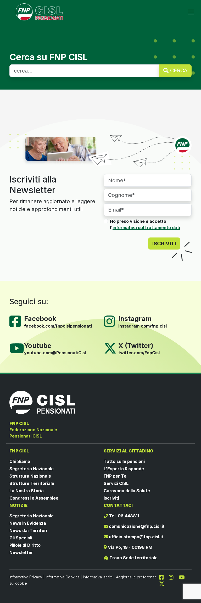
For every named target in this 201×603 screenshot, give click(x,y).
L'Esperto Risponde (124, 468)
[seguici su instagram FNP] (173, 576)
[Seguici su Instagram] (111, 320)
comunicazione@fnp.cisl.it (136, 526)
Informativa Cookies (63, 577)
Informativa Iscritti (98, 577)
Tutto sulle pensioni (124, 461)
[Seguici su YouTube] (18, 347)
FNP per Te (115, 476)
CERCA (178, 70)
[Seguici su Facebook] (17, 320)
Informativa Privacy (25, 577)
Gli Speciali (20, 537)
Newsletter (21, 552)
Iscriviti (111, 498)
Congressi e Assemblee (33, 498)
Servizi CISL (116, 483)
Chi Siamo (19, 461)
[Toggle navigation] (191, 12)
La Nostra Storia (26, 490)
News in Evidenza (27, 523)
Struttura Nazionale (30, 476)
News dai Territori (28, 530)
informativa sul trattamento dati (146, 227)
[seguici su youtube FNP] (184, 576)
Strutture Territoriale (31, 483)
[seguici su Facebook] (163, 576)
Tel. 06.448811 (123, 515)
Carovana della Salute (127, 490)
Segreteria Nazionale (31, 468)
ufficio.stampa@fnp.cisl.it (135, 536)
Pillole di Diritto (25, 545)
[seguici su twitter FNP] (161, 583)
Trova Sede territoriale (133, 557)
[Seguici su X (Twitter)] (110, 347)
